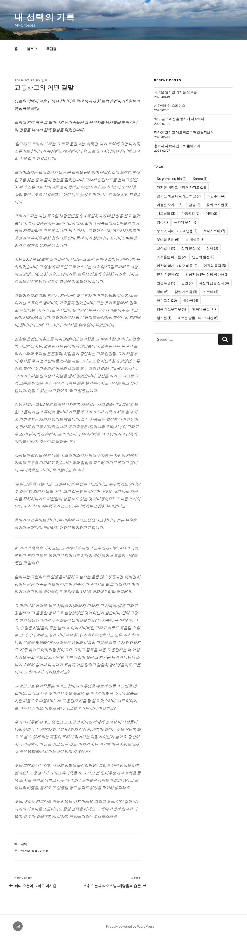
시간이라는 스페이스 (169, 105)
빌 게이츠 (195, 239)
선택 (45, 80)
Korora (200, 179)
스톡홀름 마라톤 (171, 257)
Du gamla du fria (171, 179)
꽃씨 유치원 (217, 205)
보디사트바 (214, 231)
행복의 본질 (204, 309)
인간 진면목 (168, 274)
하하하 (190, 300)
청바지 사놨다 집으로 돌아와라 (177, 146)
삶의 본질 (190, 248)
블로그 (32, 49)
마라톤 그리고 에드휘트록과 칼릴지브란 (184, 132)
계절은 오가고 (170, 205)
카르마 (44, 851)
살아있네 (166, 248)
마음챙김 (190, 213)
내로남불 (166, 213)
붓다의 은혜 (168, 239)
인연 (187, 283)
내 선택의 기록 (44, 17)
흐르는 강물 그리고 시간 (198, 318)
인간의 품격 (29, 851)
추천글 (51, 49)
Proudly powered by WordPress (130, 926)
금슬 (194, 205)
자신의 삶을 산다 (214, 283)
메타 (211, 213)
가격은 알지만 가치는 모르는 (175, 92)
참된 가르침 (186, 292)
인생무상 (166, 283)
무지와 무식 (185, 222)
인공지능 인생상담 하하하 (206, 274)
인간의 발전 (203, 257)
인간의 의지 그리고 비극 (177, 265)
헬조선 (164, 318)
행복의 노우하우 (171, 309)
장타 (162, 292)
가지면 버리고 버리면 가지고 (181, 187)
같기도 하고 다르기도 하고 (179, 196)
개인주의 (216, 196)
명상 (162, 222)
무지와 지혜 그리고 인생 (177, 231)
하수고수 (167, 300)
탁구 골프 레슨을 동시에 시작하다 (179, 119)
